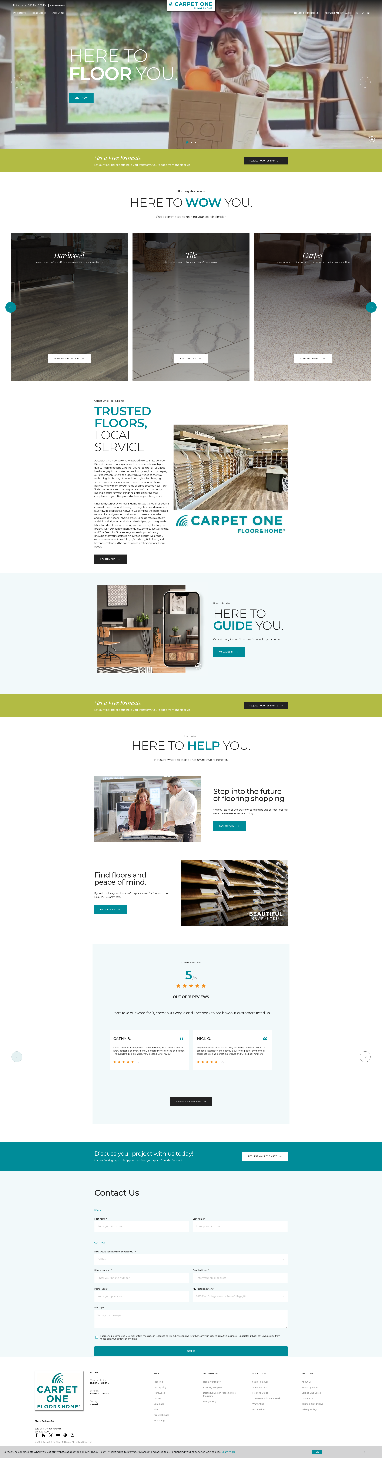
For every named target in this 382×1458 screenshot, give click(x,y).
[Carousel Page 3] (195, 142)
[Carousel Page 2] (191, 142)
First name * (100, 1219)
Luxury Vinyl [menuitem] (160, 1387)
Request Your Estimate (263, 160)
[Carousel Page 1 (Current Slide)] (187, 142)
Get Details (107, 909)
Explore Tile (188, 358)
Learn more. (228, 1452)
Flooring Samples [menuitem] (212, 1387)
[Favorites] (363, 13)
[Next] (365, 82)
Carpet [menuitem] (157, 1398)
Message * (99, 1308)
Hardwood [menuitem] (159, 1393)
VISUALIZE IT (226, 651)
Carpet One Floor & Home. (57, 1442)
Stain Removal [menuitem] (260, 1381)
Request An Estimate (338, 13)
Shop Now (81, 98)
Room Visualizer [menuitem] (212, 1381)
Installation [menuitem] (258, 1409)
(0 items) (368, 13)
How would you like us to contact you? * (115, 1252)
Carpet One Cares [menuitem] (311, 1393)
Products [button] (19, 13)
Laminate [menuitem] (159, 1404)
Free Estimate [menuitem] (161, 1415)
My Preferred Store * (203, 1289)
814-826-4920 (57, 5)
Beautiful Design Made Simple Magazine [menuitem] (219, 1394)
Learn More (107, 559)
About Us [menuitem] (307, 1381)
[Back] (16, 82)
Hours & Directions (306, 13)
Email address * (201, 1270)
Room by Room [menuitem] (310, 1387)
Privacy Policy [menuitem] (309, 1409)
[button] (357, 13)
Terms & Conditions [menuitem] (312, 1404)
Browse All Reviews (188, 1101)
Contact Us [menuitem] (308, 1398)
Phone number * (103, 1270)
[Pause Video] (372, 139)
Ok (317, 1452)
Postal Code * (101, 1289)
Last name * (199, 1219)
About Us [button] (58, 13)
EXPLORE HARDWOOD (66, 358)
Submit (191, 1351)
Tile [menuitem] (156, 1409)
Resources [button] (39, 13)
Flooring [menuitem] (158, 1381)
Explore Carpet (310, 358)
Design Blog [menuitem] (209, 1401)
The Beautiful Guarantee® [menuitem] (266, 1398)
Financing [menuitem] (159, 1420)
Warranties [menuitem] (258, 1404)
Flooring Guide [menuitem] (260, 1393)
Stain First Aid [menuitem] (259, 1387)
